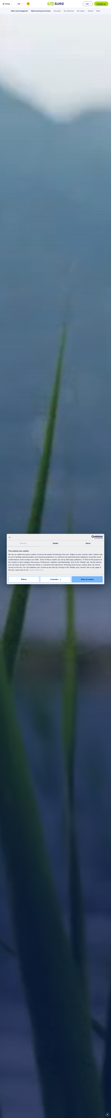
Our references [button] (69, 11)
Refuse (23, 579)
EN (19, 4)
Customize (54, 579)
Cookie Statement (36, 570)
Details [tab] (55, 543)
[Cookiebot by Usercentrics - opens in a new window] (93, 537)
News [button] (98, 11)
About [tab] (88, 543)
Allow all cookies (87, 579)
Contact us (101, 3)
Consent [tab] (23, 543)
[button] (55, 4)
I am (87, 4)
